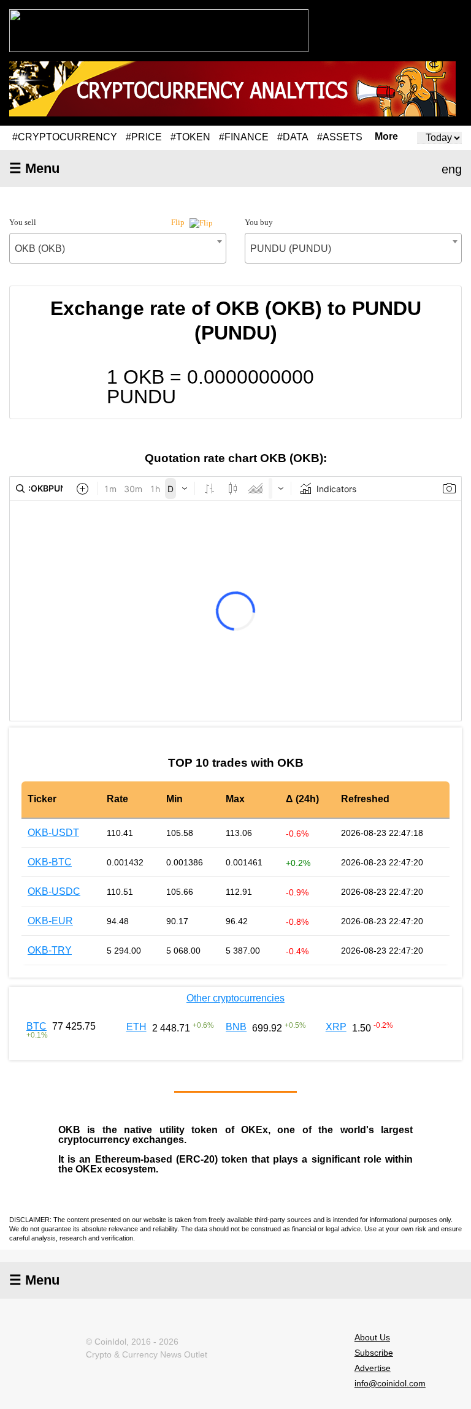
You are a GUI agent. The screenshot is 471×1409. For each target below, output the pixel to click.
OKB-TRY (50, 950)
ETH (136, 1027)
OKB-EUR (50, 921)
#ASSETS (339, 137)
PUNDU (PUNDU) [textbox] (290, 248)
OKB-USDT (53, 832)
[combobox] (117, 248)
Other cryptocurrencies (235, 998)
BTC (36, 1026)
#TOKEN (190, 137)
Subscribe (373, 1353)
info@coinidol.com (390, 1383)
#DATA (292, 137)
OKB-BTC (50, 862)
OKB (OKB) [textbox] (40, 248)
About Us (372, 1337)
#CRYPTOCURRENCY (64, 137)
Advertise (372, 1368)
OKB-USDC (54, 891)
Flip (178, 222)
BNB (236, 1027)
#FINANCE (244, 137)
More (386, 137)
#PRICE (144, 137)
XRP (336, 1027)
